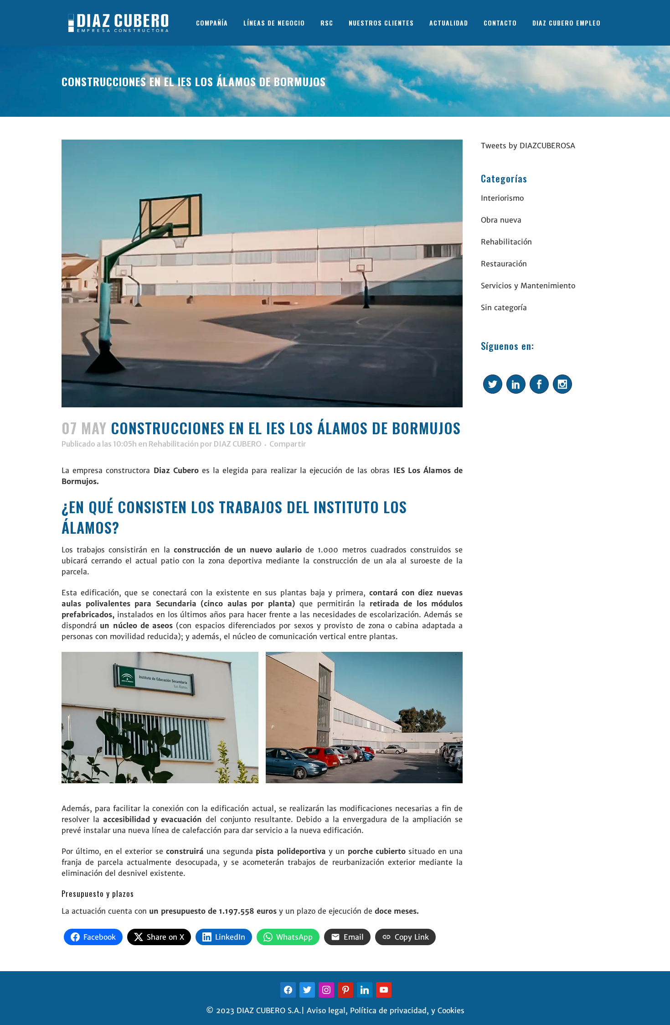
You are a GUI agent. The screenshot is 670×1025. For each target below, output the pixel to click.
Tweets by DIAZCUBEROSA (528, 145)
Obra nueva (501, 219)
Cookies (451, 1010)
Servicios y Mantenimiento (528, 285)
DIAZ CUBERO (238, 443)
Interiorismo (502, 198)
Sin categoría (504, 307)
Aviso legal (326, 1010)
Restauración (504, 263)
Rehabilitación (174, 443)
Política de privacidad (388, 1010)
